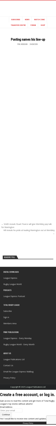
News (27, 20)
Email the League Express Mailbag (18, 371)
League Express (10, 278)
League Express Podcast (14, 296)
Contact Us (8, 365)
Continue (6, 414)
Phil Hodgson (22, 44)
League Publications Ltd (13, 359)
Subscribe (15, 20)
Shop (43, 25)
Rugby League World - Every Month (19, 344)
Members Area (9, 323)
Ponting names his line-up (28, 39)
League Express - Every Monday (17, 338)
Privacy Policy (9, 377)
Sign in (6, 317)
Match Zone (39, 20)
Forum (33, 25)
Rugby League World (12, 284)
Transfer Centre (18, 25)
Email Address (6, 407)
